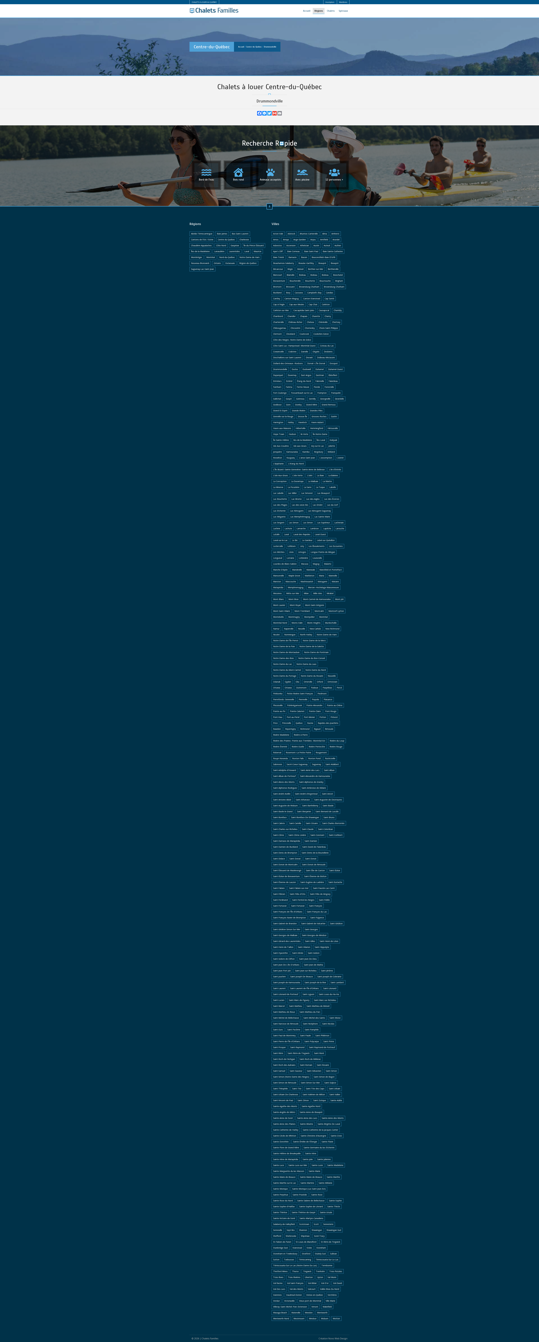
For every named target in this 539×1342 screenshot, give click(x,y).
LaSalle (276, 534)
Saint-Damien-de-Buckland (285, 846)
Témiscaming (305, 1259)
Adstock (291, 233)
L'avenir (340, 457)
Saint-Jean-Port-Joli (282, 970)
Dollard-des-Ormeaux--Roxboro (288, 363)
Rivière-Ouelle (298, 746)
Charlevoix (244, 239)
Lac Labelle (278, 493)
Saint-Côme (278, 835)
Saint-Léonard (329, 988)
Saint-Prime (328, 1041)
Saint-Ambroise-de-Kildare (314, 788)
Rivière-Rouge (336, 746)
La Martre (327, 481)
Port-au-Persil (293, 717)
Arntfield (324, 239)
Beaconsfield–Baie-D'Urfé (323, 257)
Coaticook (304, 334)
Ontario (217, 263)
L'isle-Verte (297, 475)
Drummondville (270, 46)
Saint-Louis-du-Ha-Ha (329, 994)
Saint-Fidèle (324, 900)
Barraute (292, 257)
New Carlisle (315, 628)
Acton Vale (278, 233)
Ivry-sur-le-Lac (317, 446)
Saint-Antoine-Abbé (282, 799)
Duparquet (278, 375)
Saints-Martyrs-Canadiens (311, 1218)
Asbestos (277, 245)
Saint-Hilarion (304, 947)
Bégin (290, 269)
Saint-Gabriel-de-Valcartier (313, 923)
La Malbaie (313, 481)
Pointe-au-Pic (279, 711)
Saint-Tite (296, 1088)
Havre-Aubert (317, 422)
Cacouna (299, 292)
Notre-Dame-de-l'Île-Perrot (285, 640)
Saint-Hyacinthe (280, 953)
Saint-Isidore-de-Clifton (284, 959)
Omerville (308, 681)
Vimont (314, 1306)
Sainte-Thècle (333, 1206)
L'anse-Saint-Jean (307, 457)
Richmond (305, 729)
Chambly (338, 310)
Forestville (329, 387)
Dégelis (316, 351)
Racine (310, 723)
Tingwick (307, 1271)
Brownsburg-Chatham (334, 286)
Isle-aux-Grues (300, 446)
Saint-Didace (279, 858)
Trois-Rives (278, 1277)
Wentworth (322, 1312)
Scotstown (304, 1224)
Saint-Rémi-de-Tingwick (299, 1053)
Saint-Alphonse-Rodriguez (285, 788)
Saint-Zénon (303, 1100)
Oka (297, 681)
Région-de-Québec (248, 263)
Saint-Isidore (313, 953)
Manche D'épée (280, 569)
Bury (288, 292)
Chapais (303, 316)
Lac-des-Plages (280, 505)
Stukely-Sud (320, 1253)
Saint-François (315, 905)
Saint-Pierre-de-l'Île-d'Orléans (286, 1041)
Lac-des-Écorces (331, 499)
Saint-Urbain (334, 1088)
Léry (302, 546)
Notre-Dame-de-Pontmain (316, 652)
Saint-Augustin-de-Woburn (285, 805)
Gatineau (300, 398)
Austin (316, 245)
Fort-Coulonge (280, 393)
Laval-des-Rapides (301, 534)
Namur (276, 628)
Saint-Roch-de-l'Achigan (284, 1059)
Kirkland (331, 451)
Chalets (331, 10)
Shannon (303, 1230)
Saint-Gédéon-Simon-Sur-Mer (286, 929)
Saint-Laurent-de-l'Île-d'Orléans (304, 988)
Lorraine (290, 558)
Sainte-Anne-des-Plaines (284, 1124)
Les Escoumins (336, 546)
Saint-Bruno (329, 817)
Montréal (210, 257)
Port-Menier (309, 717)
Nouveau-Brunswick (200, 263)
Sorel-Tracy (319, 1236)
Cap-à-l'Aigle (279, 304)
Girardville (339, 398)
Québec (299, 723)
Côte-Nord (221, 245)
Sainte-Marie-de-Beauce (284, 1177)
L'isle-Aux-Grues (280, 475)
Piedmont (322, 693)
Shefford (277, 1236)
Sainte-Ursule (326, 1212)
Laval (246, 251)
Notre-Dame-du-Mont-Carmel (287, 670)
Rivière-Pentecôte (317, 746)
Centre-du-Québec (254, 46)
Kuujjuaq (290, 457)
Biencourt (277, 275)
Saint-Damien (311, 841)
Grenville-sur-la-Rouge (283, 416)
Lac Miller (292, 493)
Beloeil (300, 269)
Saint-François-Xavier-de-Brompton (289, 917)
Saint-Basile (328, 805)
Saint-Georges (311, 929)
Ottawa (276, 687)
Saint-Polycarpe (311, 1041)
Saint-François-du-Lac (317, 911)
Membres (343, 2)
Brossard (290, 286)
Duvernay (292, 375)
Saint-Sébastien (314, 1071)
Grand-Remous (329, 404)
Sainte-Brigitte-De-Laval (329, 1124)
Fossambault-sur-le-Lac (302, 393)
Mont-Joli (339, 599)
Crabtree (292, 351)
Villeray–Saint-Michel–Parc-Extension (290, 1306)
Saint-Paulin (305, 1035)
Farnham (277, 387)
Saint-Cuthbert (335, 835)
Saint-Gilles (310, 941)
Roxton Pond (314, 758)
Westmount (299, 1318)
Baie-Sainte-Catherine (333, 251)
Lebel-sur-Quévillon (326, 540)
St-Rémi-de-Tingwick (330, 1242)
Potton (322, 717)
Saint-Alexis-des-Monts (284, 782)
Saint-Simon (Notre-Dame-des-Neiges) (291, 1076)
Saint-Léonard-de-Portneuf (285, 994)
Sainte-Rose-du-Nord (283, 1200)
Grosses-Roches (319, 416)
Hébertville (301, 428)
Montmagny (294, 617)
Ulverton (309, 1277)
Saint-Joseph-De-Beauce (301, 976)
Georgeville (325, 398)
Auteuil (327, 245)
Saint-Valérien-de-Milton (314, 1094)
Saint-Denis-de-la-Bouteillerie (315, 852)
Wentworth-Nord (281, 1318)
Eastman (320, 375)
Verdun (276, 1300)
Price (275, 723)
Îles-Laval (321, 440)
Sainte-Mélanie (325, 1183)
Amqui (286, 239)
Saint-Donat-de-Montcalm (285, 864)
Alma (324, 233)
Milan (306, 593)
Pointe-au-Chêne (334, 705)
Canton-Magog (292, 298)
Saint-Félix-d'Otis (297, 894)
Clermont (277, 334)
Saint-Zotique (319, 1100)
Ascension (291, 245)
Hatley (291, 422)
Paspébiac (327, 687)
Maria (321, 575)
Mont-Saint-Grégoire (314, 605)
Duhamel (319, 369)
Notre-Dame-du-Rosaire (312, 676)
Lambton (314, 528)
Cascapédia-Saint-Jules (303, 310)
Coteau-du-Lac (327, 345)
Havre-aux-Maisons (282, 428)
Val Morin (332, 1277)
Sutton (276, 1259)
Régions (318, 10)
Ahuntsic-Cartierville (309, 233)
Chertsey (336, 322)
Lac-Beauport (323, 493)
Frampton (322, 393)
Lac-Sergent (278, 522)
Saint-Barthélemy (310, 805)
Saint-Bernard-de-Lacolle (327, 811)
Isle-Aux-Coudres (281, 446)
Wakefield (327, 1306)
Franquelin (336, 393)
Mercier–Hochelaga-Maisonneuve (323, 587)
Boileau (302, 275)
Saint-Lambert (337, 982)
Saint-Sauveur (296, 1071)
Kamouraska (292, 451)
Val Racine (278, 1283)
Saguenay (316, 764)
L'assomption (325, 457)
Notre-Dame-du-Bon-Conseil (311, 658)
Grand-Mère (311, 404)
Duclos (295, 369)
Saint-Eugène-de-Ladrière (312, 882)
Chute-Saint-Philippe (328, 328)
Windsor (313, 1318)
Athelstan (304, 245)
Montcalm (319, 611)
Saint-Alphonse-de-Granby (311, 782)
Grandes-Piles (316, 410)
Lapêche (327, 528)
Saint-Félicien (279, 894)
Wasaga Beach (280, 1312)
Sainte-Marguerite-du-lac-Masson (288, 1171)
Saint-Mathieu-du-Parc (310, 1012)
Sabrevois (277, 764)
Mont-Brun (293, 599)
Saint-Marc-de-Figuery (299, 1000)
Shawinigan (317, 1230)
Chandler (291, 316)
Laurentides (234, 251)
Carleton (326, 304)
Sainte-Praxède (300, 1194)
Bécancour (278, 269)
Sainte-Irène (310, 1153)
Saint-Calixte (279, 823)
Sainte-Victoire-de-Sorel (284, 1218)
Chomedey (310, 328)
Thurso (295, 1271)
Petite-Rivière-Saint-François (300, 693)
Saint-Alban (329, 770)
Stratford (306, 1253)
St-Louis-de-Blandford (306, 1242)
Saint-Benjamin (304, 811)
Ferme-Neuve (303, 387)
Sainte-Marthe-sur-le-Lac (284, 1183)
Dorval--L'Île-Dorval (316, 363)
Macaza (304, 563)
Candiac (329, 292)
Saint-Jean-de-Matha (313, 964)
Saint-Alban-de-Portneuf (284, 776)
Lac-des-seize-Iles (300, 505)
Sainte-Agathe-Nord (311, 1106)
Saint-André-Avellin (281, 793)
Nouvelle (332, 676)
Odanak (276, 681)
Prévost (334, 717)
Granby (298, 404)
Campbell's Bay (314, 292)
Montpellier (309, 617)
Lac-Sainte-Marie (322, 516)
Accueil (306, 10)
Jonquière (277, 451)
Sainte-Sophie (335, 1200)
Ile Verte (304, 434)
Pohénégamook (294, 705)
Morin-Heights (313, 622)
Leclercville (278, 546)
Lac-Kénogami (296, 510)
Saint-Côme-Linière (297, 835)
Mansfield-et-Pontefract (330, 569)
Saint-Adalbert (332, 764)
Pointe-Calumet (297, 711)
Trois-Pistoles (335, 1271)
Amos (275, 239)
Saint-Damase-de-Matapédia (286, 841)
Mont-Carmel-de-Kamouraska (317, 599)
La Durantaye (297, 481)
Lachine (276, 528)
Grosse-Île (302, 416)
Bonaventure (279, 280)
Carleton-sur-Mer (281, 310)
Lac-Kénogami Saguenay (319, 510)
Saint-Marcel (279, 1006)
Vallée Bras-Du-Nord (329, 1289)
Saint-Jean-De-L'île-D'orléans (286, 964)
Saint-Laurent (279, 988)
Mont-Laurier (279, 605)
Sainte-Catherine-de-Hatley (285, 1129)
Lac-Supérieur (323, 522)
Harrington (278, 422)
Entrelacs (277, 381)
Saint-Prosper (279, 1047)
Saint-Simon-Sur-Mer (310, 1082)
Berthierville (333, 269)
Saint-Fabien (279, 888)
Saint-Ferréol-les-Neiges (303, 900)
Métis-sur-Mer (292, 593)
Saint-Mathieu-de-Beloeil (318, 1006)
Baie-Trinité (278, 257)
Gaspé (289, 398)
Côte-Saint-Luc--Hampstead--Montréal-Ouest (294, 345)
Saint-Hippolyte (322, 947)
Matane (335, 581)
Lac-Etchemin (279, 510)
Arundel (336, 239)
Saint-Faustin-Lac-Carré (324, 888)
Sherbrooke (291, 1236)
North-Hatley (306, 634)
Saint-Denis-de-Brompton (285, 852)
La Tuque (320, 487)
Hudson (292, 434)
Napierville (289, 628)
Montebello (278, 617)
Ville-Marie (330, 1300)
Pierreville (303, 699)
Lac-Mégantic (279, 516)
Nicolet (276, 634)
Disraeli (309, 357)
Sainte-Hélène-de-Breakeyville (287, 1153)
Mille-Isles (317, 593)
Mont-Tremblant (302, 611)
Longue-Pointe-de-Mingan (323, 552)
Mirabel (330, 593)
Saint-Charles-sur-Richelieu (285, 829)
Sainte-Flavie (327, 1141)
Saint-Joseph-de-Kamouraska (286, 982)
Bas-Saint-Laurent (240, 233)
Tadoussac (289, 1259)
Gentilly (312, 398)
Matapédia (278, 587)
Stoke (309, 1247)
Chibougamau (279, 328)
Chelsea (310, 322)
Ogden (288, 681)
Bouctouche (325, 280)
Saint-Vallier (334, 1094)
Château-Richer (295, 322)
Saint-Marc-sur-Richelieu (325, 1000)
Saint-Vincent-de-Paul (283, 1100)
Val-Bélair (312, 1283)
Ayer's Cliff (278, 251)
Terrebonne (326, 1265)
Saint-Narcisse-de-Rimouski (285, 1023)
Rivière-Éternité (280, 746)
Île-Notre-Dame (320, 434)
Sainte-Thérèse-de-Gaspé (303, 1212)
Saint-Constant (317, 835)
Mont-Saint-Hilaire (281, 611)
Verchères (332, 1295)
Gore (288, 404)
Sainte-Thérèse (280, 1212)
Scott (316, 1224)
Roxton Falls (298, 758)
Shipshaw (305, 1236)
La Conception (280, 481)
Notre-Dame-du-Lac (282, 664)
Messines (277, 593)
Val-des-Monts (296, 1289)
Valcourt (312, 1289)
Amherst (335, 233)
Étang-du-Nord (304, 381)
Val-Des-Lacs (279, 1289)
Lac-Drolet (318, 505)
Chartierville (278, 322)
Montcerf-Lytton (336, 611)
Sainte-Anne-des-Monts (333, 1118)
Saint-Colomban (325, 829)
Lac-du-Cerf (332, 505)
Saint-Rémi (278, 1053)
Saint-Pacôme (293, 1029)
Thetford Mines (280, 1271)
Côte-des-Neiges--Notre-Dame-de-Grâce (292, 339)
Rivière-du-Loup (337, 740)
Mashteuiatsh (307, 581)
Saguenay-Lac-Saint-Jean (202, 269)
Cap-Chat (313, 304)
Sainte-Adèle (336, 1100)
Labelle (332, 487)
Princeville (286, 723)
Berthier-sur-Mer (315, 269)
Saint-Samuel (279, 1071)
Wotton (336, 1318)
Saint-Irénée (297, 953)
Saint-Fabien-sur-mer (299, 888)
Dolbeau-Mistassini (326, 357)
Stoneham (321, 1247)
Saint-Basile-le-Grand (283, 811)
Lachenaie (339, 522)
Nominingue (289, 634)
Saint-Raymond (297, 1047)
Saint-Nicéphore (310, 1023)
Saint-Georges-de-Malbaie (285, 935)
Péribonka (277, 693)
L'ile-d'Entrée (335, 469)
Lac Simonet (307, 493)
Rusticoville (330, 758)
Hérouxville (333, 428)
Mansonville (278, 575)
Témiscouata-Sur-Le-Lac (327, 1259)
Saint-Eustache (335, 882)
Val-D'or (325, 1283)
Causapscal (324, 310)
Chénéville (323, 322)
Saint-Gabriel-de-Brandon (285, 923)
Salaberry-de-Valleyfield (284, 1224)
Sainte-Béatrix (306, 1124)
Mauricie (257, 251)
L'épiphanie (278, 463)
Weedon (309, 1312)
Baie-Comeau (293, 251)
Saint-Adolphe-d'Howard (284, 770)
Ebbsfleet (332, 375)
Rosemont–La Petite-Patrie (298, 752)
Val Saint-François (295, 1283)
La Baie (320, 475)
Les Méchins (279, 552)
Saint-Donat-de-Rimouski (313, 864)
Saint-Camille (295, 823)
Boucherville (295, 280)
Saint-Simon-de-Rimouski (284, 1082)
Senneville (277, 1230)
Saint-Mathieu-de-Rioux (284, 1012)
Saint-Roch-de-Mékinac (310, 1059)
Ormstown (332, 681)
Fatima (289, 387)
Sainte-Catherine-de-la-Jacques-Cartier (320, 1129)
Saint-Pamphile (312, 1029)
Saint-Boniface (280, 817)
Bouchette (310, 280)
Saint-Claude (308, 829)
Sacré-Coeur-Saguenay (297, 764)
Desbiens (328, 351)
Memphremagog (295, 587)
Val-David (337, 1283)
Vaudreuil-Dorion (294, 1295)
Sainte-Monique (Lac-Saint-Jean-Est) (309, 1188)
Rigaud (317, 729)
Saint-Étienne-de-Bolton (315, 876)
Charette (316, 316)
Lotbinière (303, 558)
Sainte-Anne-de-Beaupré (311, 1112)
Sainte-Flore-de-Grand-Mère (286, 1147)
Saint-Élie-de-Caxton (315, 870)
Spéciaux (343, 10)
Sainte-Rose (316, 1194)
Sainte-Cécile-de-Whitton (284, 1135)
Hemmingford (316, 428)
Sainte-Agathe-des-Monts (285, 1106)
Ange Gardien (299, 239)
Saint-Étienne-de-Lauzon (284, 882)
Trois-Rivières (294, 1277)
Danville (304, 351)
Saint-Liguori (308, 994)
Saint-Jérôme (327, 970)
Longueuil (277, 558)
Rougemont (321, 752)
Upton (320, 1277)
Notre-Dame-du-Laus (306, 664)
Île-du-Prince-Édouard (254, 245)
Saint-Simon (331, 1071)
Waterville (295, 1312)
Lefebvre (291, 546)
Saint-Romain (306, 1065)
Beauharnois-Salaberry (283, 263)
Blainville (290, 275)
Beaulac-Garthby (306, 263)
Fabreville (319, 381)
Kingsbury (318, 451)
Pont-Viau (277, 717)
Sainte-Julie (308, 1159)
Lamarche (301, 528)
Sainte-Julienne (324, 1159)
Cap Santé (329, 298)
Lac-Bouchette (280, 499)
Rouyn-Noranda (280, 758)
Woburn (324, 1318)
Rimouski (329, 729)
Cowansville (278, 351)
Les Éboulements (317, 546)
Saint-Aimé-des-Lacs (310, 770)
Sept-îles (291, 1230)
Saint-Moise (335, 1017)
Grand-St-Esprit (280, 410)
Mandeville (297, 569)
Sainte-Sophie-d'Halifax (284, 1206)
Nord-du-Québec (227, 257)
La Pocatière (293, 487)
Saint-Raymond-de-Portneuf (322, 1047)
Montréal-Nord (280, 622)
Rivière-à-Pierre (301, 734)
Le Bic (295, 540)
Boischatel (338, 275)
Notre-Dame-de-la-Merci (314, 640)
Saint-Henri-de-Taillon (283, 947)
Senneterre (328, 1224)
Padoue (314, 687)
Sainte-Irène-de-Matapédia (285, 1159)
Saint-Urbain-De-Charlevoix (285, 1094)
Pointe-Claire (315, 711)
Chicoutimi (295, 328)
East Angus (306, 375)
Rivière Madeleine (281, 734)
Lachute (288, 528)
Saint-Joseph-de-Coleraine (329, 976)
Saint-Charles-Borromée (333, 823)
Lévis (291, 552)
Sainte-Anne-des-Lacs (307, 1118)
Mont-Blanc (278, 599)
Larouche (340, 528)
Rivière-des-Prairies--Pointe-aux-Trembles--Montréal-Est (299, 740)
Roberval (277, 752)
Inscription (330, 2)
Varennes (277, 1295)
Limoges (302, 552)
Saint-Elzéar (334, 870)
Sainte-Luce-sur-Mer (297, 1165)
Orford (320, 681)
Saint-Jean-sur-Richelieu (306, 970)
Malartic (327, 563)
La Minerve (278, 487)
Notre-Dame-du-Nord (315, 670)
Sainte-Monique (280, 1188)
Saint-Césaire (312, 823)
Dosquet (334, 363)
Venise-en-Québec (314, 1295)
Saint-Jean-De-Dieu (308, 959)
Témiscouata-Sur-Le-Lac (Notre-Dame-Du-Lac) (295, 1265)
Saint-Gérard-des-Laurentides (287, 941)
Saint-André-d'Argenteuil (306, 793)
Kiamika (306, 451)
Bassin (304, 257)
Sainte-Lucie (317, 1165)
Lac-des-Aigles (313, 499)
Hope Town (278, 434)
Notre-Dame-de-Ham (249, 257)
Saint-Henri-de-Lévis (329, 941)
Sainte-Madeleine (335, 1165)
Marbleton (309, 575)
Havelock (302, 422)
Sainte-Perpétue (280, 1194)
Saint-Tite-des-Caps (315, 1088)
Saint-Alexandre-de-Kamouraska (315, 776)
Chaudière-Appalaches (201, 245)
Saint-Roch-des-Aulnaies (284, 1065)
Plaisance (328, 699)
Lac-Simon (294, 522)
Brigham (339, 280)
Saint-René (319, 1053)
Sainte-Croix (336, 1135)
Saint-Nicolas (328, 1023)
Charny (328, 316)
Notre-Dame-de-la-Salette (311, 646)
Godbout (277, 404)
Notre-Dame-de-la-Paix (284, 646)
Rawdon (277, 729)
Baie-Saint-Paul (311, 251)
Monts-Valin (297, 622)
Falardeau (333, 381)
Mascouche (291, 581)
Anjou (313, 239)
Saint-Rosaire (323, 1065)
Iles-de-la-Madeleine (302, 440)
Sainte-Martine (307, 1183)
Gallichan (277, 398)
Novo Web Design (337, 1338)
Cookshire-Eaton (321, 334)
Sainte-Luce (278, 1165)
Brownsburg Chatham (309, 286)
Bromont (277, 286)
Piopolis (315, 699)
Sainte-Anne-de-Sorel (283, 1118)
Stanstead (297, 1247)
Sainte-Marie (314, 1171)
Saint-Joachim (279, 976)
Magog (316, 563)
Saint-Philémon (322, 1035)
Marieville (333, 575)
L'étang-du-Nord (296, 463)
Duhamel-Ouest (335, 369)
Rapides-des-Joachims (328, 723)
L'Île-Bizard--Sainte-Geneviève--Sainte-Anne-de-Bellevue (299, 469)
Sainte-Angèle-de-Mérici (284, 1112)
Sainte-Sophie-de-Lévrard (311, 1206)
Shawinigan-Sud (333, 1230)
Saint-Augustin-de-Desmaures (328, 799)
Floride (317, 387)
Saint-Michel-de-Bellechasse (286, 1017)
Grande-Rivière (298, 410)
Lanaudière (219, 251)
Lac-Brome (296, 499)
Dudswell (306, 369)
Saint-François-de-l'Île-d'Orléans (287, 911)
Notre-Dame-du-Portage (284, 676)
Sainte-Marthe (333, 1177)
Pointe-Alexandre (314, 705)
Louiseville (317, 558)
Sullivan (333, 1253)
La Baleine (333, 475)
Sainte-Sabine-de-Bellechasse (311, 1200)
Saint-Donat (295, 858)
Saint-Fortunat (280, 905)
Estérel (289, 381)
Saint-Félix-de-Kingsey (320, 894)
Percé (339, 687)
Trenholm (320, 1271)
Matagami (322, 581)
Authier (337, 245)
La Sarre (307, 487)
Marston (277, 581)
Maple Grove (294, 575)
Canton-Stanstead (311, 298)
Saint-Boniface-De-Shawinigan (305, 817)
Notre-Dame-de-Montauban (286, 652)
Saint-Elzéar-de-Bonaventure (286, 876)
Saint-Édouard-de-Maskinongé (287, 870)
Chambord (278, 316)
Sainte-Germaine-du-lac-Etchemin (319, 1147)
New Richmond (332, 628)
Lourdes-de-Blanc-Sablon (285, 563)
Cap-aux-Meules (296, 304)
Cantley (276, 298)
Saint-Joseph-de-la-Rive (315, 982)
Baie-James (222, 233)
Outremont (301, 687)
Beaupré (322, 263)
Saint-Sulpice (330, 1082)
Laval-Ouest (320, 534)
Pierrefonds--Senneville (283, 699)
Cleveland (290, 334)
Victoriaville (289, 1300)
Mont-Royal (295, 605)
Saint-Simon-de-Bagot (324, 1076)
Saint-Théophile (280, 1088)
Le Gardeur (307, 540)
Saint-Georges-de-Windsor (314, 935)
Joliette (331, 446)
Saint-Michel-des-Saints (314, 1017)
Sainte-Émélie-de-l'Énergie (305, 1141)
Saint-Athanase (303, 799)
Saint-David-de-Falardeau (314, 846)
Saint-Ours (278, 1029)
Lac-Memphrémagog (300, 516)
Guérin (334, 416)
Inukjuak (333, 440)
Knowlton (277, 457)
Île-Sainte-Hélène (281, 440)
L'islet (309, 475)
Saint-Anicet (327, 793)
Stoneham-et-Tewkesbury (285, 1253)
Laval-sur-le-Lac (280, 540)
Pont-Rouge (330, 711)
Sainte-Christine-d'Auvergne (313, 1135)
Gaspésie (235, 245)
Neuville (301, 628)
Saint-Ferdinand (280, 900)
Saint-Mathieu (295, 1006)
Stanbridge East (280, 1247)
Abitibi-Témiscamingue (201, 233)
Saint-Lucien (278, 1000)
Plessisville (278, 705)
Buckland (277, 292)
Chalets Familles (210, 1338)
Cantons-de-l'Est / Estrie (202, 239)
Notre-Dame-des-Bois (283, 658)
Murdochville (331, 622)
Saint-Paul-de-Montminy (284, 1035)
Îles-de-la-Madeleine (200, 251)
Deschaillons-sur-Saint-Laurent (287, 357)
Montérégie (196, 257)
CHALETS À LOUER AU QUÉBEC (204, 2)
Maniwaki (310, 569)
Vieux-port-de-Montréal (310, 1300)
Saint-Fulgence (317, 917)
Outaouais (230, 263)
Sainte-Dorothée (281, 1141)
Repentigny (290, 729)
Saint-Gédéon (336, 923)
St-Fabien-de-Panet (282, 1242)
